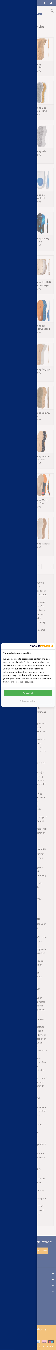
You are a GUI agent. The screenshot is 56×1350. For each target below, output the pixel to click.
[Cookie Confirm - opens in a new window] (41, 646)
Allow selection (28, 701)
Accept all (28, 693)
